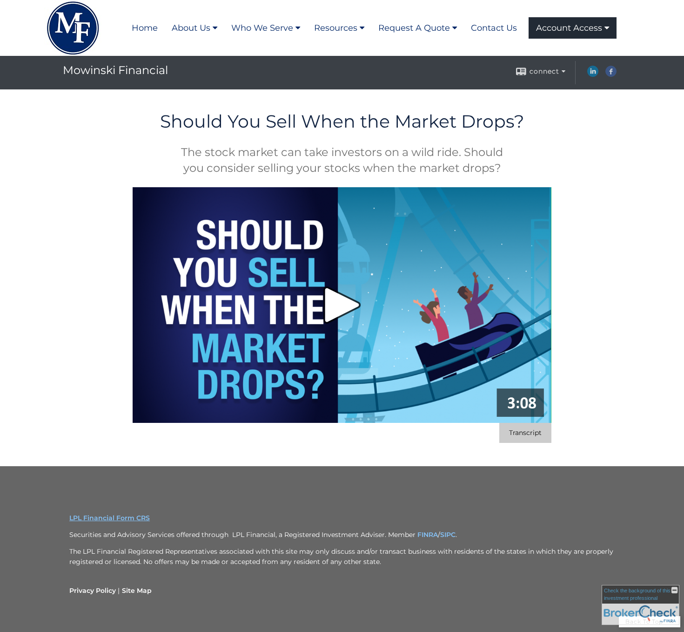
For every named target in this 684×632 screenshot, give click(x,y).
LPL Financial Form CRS (109, 518)
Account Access (569, 28)
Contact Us (494, 28)
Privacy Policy (92, 590)
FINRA (427, 534)
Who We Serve (262, 28)
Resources (335, 28)
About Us (191, 28)
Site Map (137, 590)
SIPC (448, 534)
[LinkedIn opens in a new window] (592, 74)
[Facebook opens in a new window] (611, 74)
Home (145, 28)
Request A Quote (414, 28)
